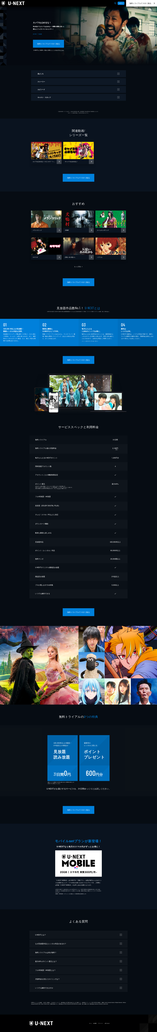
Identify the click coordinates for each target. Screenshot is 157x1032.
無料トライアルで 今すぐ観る (140, 3)
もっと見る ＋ (78, 266)
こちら (62, 50)
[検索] (115, 3)
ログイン (121, 3)
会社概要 (94, 1023)
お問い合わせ (107, 1023)
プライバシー (100, 1023)
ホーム (90, 1023)
